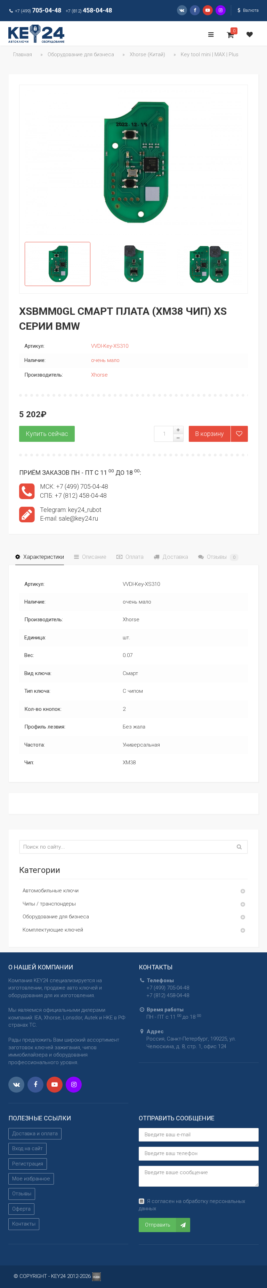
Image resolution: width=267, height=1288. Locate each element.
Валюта (250, 10)
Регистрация (27, 1164)
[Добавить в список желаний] (239, 434)
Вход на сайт (27, 1148)
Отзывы (220, 557)
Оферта (21, 1209)
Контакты (23, 1224)
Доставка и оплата (35, 1133)
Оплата (134, 557)
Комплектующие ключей (53, 930)
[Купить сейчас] (47, 434)
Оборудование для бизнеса (56, 917)
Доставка (174, 557)
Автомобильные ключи (51, 890)
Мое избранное (31, 1179)
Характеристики (43, 557)
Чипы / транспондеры (49, 904)
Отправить (157, 1225)
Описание (93, 557)
